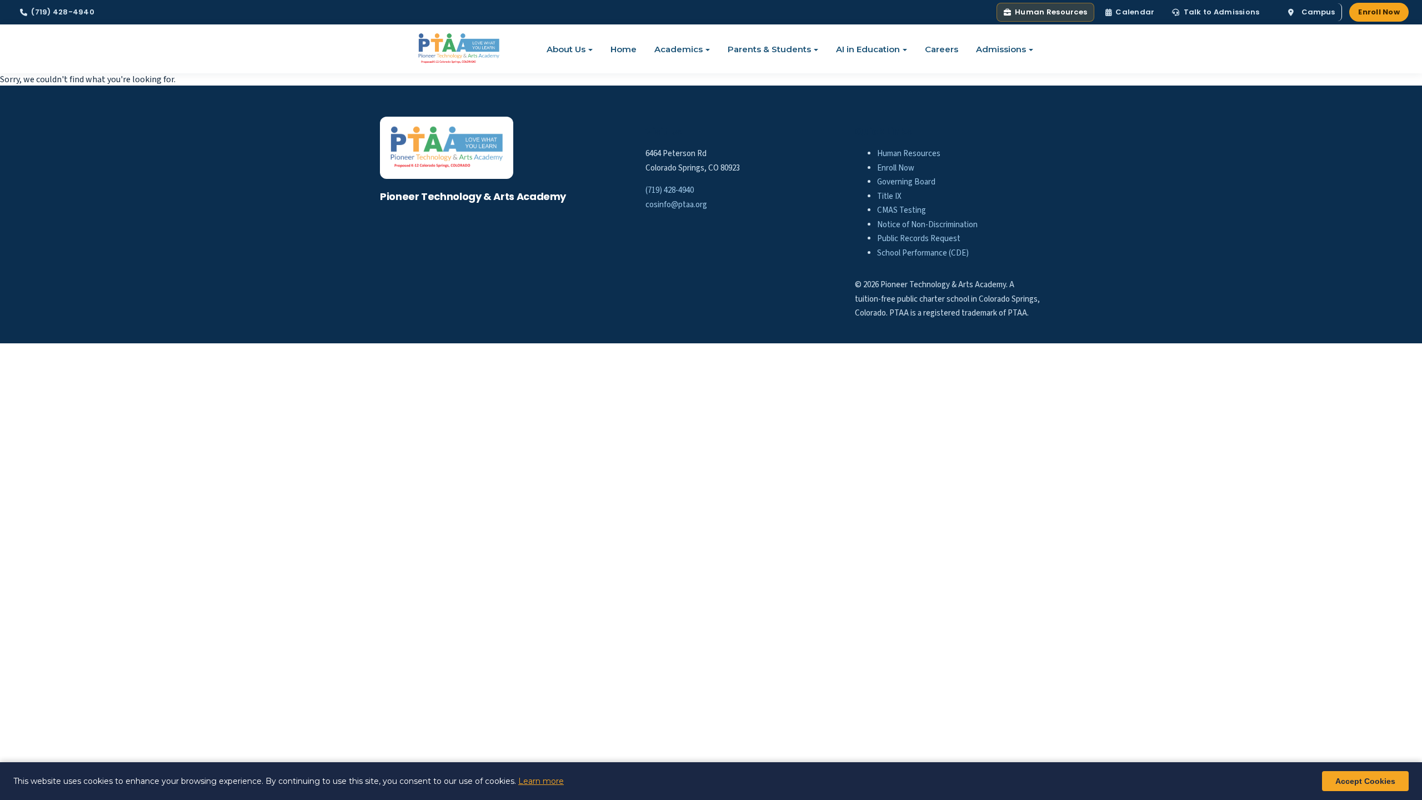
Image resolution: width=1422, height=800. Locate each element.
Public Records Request (918, 238)
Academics (678, 49)
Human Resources (1051, 12)
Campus (1318, 12)
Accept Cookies (1365, 781)
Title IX (889, 196)
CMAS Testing (901, 210)
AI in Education (868, 49)
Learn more (541, 781)
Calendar (1134, 12)
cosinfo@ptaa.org (676, 205)
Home (623, 49)
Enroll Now (1379, 12)
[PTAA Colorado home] (459, 49)
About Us (566, 49)
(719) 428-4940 (62, 12)
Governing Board (906, 182)
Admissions (1001, 49)
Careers (941, 49)
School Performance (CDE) (923, 253)
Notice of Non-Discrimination (927, 225)
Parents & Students (769, 49)
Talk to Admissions (1222, 12)
